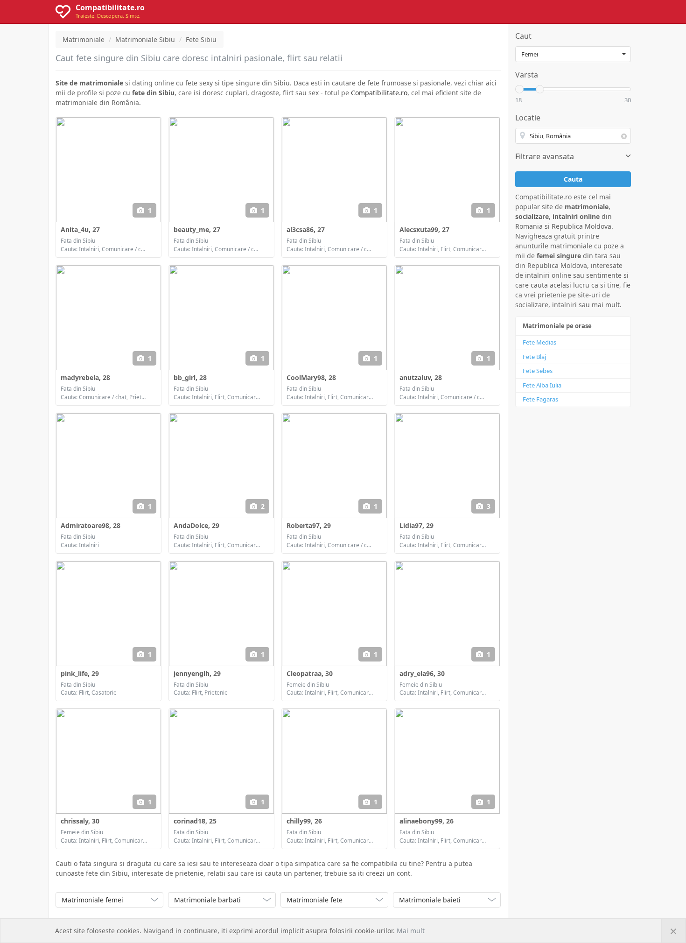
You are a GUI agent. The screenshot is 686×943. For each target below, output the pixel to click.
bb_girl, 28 (190, 377)
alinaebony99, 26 (426, 820)
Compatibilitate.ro (379, 92)
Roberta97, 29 (309, 525)
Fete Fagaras (540, 399)
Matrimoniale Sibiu (145, 39)
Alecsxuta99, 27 (424, 229)
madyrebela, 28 (85, 377)
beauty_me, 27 (197, 229)
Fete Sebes (538, 370)
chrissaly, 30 (80, 820)
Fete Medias (539, 342)
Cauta (573, 179)
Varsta (526, 75)
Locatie (527, 118)
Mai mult (411, 930)
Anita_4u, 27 (80, 229)
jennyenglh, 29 (197, 673)
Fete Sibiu (201, 39)
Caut (523, 36)
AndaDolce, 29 (196, 525)
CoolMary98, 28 (311, 377)
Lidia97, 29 (416, 525)
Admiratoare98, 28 (90, 525)
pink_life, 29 (80, 673)
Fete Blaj (534, 356)
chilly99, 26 (304, 820)
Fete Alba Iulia (542, 385)
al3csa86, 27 (306, 229)
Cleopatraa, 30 (310, 673)
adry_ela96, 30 (422, 673)
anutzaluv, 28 (420, 377)
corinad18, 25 (195, 820)
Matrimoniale (84, 39)
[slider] (519, 89)
